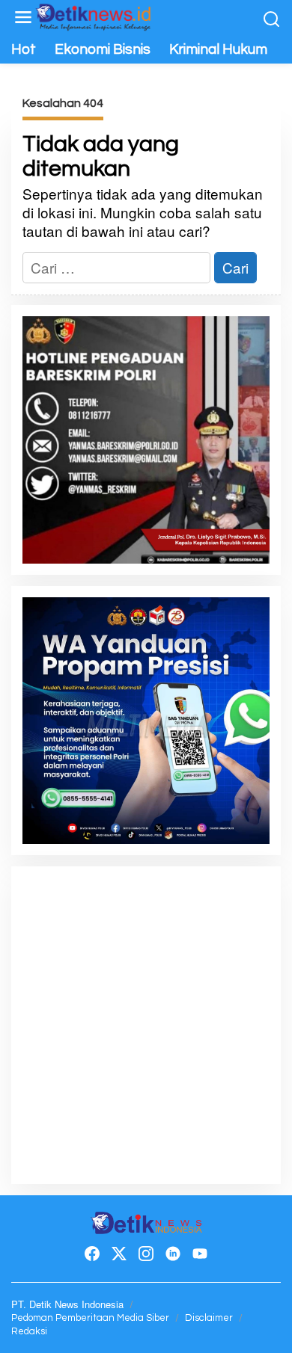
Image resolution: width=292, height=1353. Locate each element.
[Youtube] (200, 1253)
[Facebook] (92, 1253)
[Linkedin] (173, 1253)
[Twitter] (119, 1253)
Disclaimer (209, 1318)
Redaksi (29, 1331)
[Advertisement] (146, 1023)
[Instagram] (146, 1253)
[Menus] (23, 17)
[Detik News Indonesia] (93, 14)
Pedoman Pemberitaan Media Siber (90, 1318)
